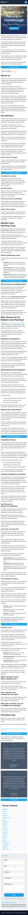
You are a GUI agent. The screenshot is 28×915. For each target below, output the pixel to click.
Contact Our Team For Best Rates (14, 172)
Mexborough (4, 728)
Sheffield (4, 840)
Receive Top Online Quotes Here (14, 436)
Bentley (4, 819)
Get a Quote (13, 28)
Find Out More (14, 624)
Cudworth (4, 834)
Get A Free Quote (14, 799)
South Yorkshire (6, 842)
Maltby (8, 728)
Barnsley (4, 838)
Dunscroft (4, 836)
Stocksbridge (5, 844)
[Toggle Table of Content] (13, 71)
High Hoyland (5, 848)
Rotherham (4, 821)
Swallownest (5, 830)
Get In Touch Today (14, 67)
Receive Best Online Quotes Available (14, 280)
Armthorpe (4, 825)
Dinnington (4, 828)
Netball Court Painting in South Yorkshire (15, 323)
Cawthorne (4, 846)
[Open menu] (26, 2)
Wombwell (4, 823)
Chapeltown (5, 832)
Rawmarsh (18, 728)
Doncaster (13, 728)
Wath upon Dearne (6, 817)
